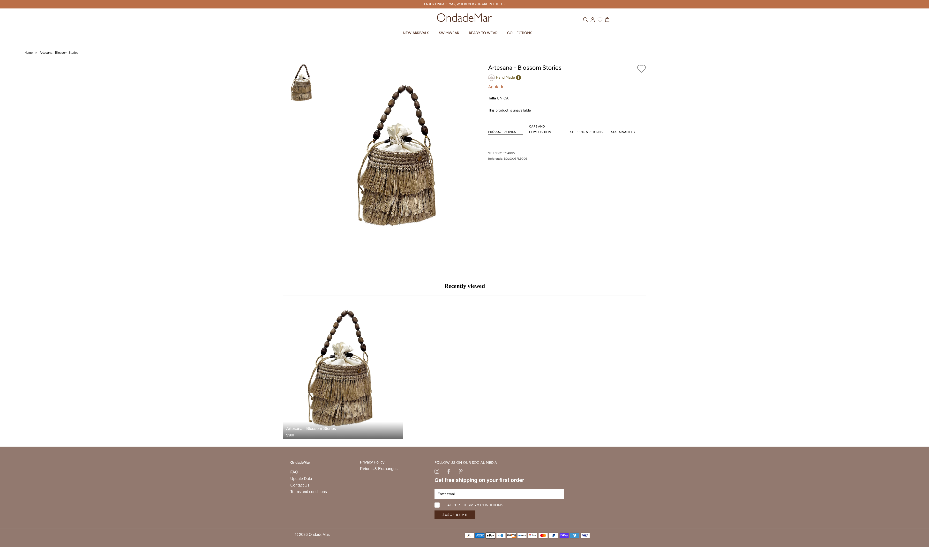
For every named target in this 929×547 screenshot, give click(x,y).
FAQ (294, 472)
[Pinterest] (460, 471)
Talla (492, 98)
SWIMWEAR (449, 33)
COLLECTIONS (519, 33)
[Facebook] (448, 471)
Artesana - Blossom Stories (59, 52)
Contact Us (299, 485)
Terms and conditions (308, 492)
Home (28, 52)
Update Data (301, 479)
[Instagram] (437, 471)
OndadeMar (319, 534)
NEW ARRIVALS (416, 33)
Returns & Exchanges (378, 469)
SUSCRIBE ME (454, 515)
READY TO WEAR (483, 33)
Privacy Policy (372, 462)
